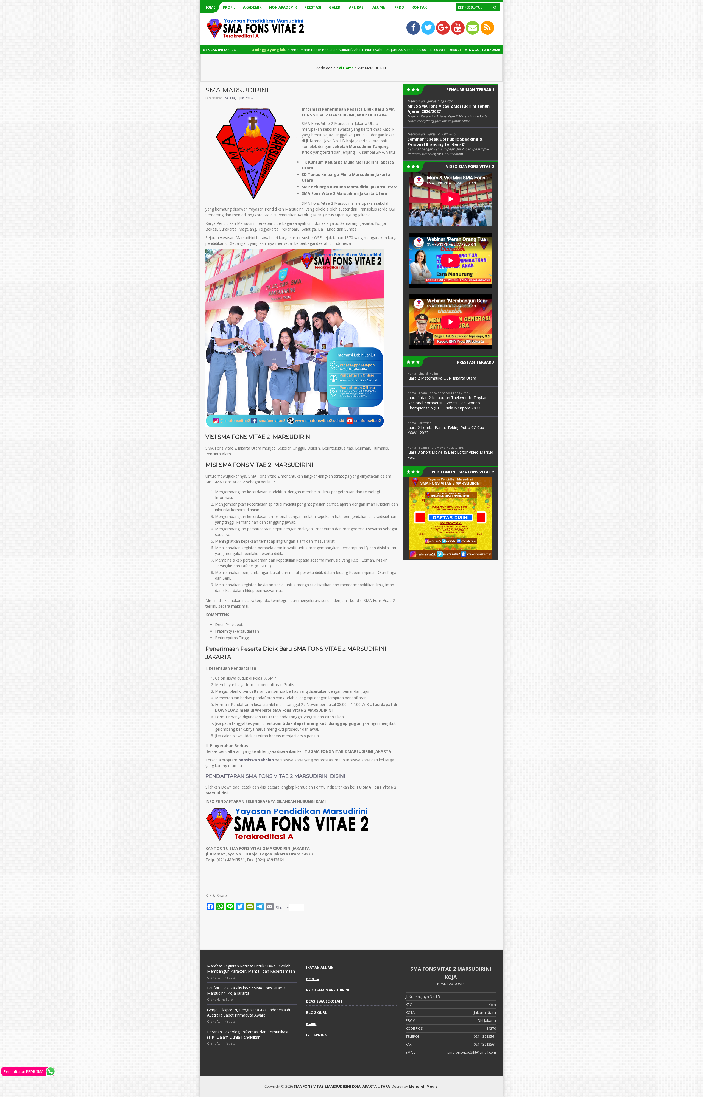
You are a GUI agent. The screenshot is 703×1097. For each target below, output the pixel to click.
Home (209, 7)
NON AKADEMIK (283, 7)
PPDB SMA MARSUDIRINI (327, 989)
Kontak (419, 7)
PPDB (399, 7)
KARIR (311, 1023)
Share (282, 908)
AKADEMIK (252, 7)
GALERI (335, 7)
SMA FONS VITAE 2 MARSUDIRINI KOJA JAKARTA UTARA (342, 1086)
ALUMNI (379, 7)
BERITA (312, 978)
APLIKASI (357, 7)
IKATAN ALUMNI (320, 967)
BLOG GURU (317, 1012)
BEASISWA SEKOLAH (324, 1001)
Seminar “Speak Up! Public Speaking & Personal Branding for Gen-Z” (445, 141)
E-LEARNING (316, 1035)
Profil (229, 7)
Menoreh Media (423, 1086)
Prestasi (313, 7)
